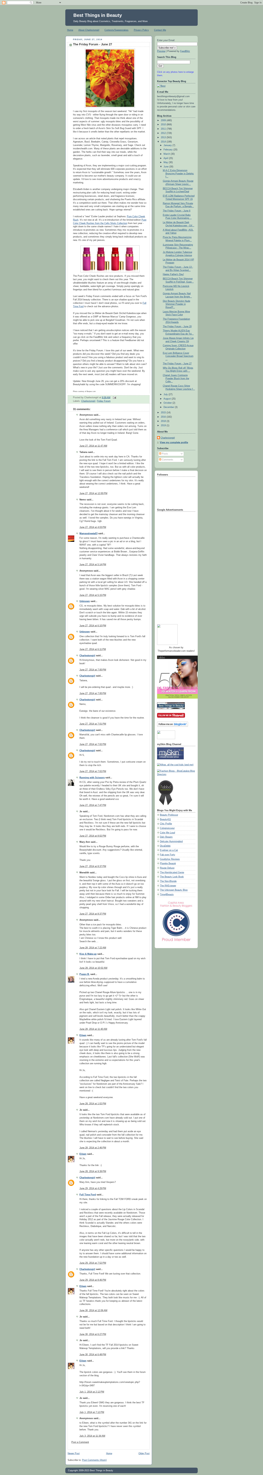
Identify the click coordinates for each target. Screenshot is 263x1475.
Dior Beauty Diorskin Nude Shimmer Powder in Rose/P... (176, 304)
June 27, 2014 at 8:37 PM (92, 866)
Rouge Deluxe (167, 868)
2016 (164, 417)
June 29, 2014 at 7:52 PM (92, 1263)
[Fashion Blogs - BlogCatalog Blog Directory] (176, 774)
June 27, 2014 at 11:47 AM (93, 446)
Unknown (84, 601)
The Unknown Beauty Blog (173, 890)
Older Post (144, 1453)
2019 (164, 425)
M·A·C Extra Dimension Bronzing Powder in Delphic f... (178, 173)
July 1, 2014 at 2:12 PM (91, 1392)
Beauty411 (165, 819)
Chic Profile (166, 823)
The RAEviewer (168, 885)
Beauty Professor (169, 815)
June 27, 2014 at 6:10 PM (92, 625)
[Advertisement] (171, 566)
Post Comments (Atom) (94, 1460)
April (166, 158)
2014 (164, 142)
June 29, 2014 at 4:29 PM (92, 1188)
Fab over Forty (167, 854)
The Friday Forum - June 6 (176, 211)
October (168, 403)
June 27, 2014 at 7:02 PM (92, 744)
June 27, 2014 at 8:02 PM (92, 836)
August (168, 399)
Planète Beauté (168, 863)
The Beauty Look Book (172, 877)
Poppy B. (84, 974)
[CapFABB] (176, 942)
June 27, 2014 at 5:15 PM (92, 595)
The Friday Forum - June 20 (177, 326)
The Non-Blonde (168, 881)
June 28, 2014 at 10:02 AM (93, 968)
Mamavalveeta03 (88, 533)
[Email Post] (114, 397)
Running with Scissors (92, 777)
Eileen (82, 1035)
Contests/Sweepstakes (116, 30)
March (167, 154)
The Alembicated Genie (172, 872)
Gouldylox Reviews (170, 859)
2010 (164, 124)
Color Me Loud (167, 832)
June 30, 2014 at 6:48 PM (92, 1354)
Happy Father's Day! (173, 274)
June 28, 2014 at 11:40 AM (93, 1029)
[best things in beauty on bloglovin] (172, 726)
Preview (161, 51)
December (169, 407)
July (166, 394)
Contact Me (160, 30)
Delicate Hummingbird (171, 841)
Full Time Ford (87, 1194)
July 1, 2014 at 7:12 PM (91, 1412)
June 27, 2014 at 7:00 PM (92, 669)
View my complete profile (174, 442)
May (166, 162)
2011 (164, 129)
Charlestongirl (88, 401)
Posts (164, 454)
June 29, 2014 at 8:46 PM (92, 1280)
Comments (167, 459)
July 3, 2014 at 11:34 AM (92, 1436)
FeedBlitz (185, 51)
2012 (164, 133)
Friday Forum (104, 401)
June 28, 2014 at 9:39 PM (92, 1171)
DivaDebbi (165, 846)
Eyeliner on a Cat (169, 850)
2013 (164, 137)
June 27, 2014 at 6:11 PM (92, 649)
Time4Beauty (167, 894)
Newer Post (74, 1453)
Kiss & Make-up (88, 954)
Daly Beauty (166, 837)
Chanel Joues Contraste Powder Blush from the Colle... (176, 378)
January (168, 145)
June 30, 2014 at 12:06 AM (93, 1310)
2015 (164, 412)
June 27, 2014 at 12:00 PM (93, 493)
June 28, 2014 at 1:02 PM (92, 1103)
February (168, 149)
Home (70, 30)
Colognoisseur (167, 828)
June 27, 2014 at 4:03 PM (92, 527)
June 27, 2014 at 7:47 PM (92, 805)
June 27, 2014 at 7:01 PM (92, 724)
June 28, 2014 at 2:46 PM (92, 1147)
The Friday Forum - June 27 (92, 44)
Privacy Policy (141, 30)
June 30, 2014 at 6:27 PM (92, 1334)
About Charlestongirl (88, 30)
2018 (164, 421)
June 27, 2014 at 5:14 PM (92, 564)
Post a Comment (80, 1442)
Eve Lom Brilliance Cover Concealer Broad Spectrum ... (178, 356)
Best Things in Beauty (97, 15)
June (166, 166)
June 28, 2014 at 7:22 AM (92, 947)
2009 (164, 120)
